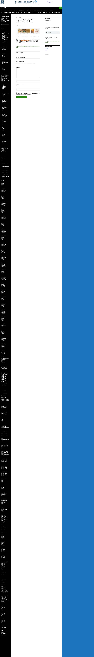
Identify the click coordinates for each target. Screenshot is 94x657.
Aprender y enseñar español (5, 400)
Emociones (3, 48)
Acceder (2, 632)
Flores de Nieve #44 (4, 462)
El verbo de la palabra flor (5, 42)
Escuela (3, 55)
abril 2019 (2, 273)
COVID (2, 428)
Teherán (3, 128)
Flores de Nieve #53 (4, 473)
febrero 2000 (3, 352)
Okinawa (3, 134)
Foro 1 (2, 479)
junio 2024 (2, 210)
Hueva (3, 63)
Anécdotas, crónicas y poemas (5, 382)
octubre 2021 (3, 246)
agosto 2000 (3, 347)
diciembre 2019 (3, 265)
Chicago (3, 114)
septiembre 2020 (3, 257)
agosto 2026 (3, 182)
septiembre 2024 (3, 206)
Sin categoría (18, 17)
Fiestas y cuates (4, 74)
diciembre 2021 (3, 244)
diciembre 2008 (3, 338)
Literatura (2, 503)
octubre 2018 (3, 278)
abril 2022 (2, 239)
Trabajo (3, 68)
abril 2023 (2, 226)
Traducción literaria (4, 599)
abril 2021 (2, 251)
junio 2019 (2, 271)
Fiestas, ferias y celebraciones (5, 454)
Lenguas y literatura (4, 499)
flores (24, 22)
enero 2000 (3, 353)
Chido (3, 50)
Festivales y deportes (4, 444)
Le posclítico (4, 64)
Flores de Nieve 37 (3, 476)
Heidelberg (3, 89)
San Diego (3, 120)
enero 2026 (3, 189)
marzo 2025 (3, 199)
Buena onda (4, 49)
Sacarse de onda (4, 54)
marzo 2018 (3, 285)
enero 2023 (3, 230)
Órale (3, 67)
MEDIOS (21, 12)
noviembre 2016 (3, 297)
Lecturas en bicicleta (4, 493)
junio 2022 (2, 237)
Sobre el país (4, 121)
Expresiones (3, 56)
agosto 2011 (3, 304)
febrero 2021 (3, 252)
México (3, 140)
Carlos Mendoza (3, 18)
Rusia (2, 142)
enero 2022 (3, 243)
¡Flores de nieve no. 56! (4, 156)
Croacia (3, 109)
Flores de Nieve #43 (4, 461)
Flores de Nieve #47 (4, 466)
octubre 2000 (3, 345)
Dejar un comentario (30, 22)
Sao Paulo (3, 94)
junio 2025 (2, 196)
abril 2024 (2, 212)
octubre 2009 (3, 326)
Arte (2, 401)
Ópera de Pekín (4, 101)
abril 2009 (2, 333)
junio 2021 (2, 250)
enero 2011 (3, 311)
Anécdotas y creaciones (4, 373)
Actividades (3, 362)
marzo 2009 (3, 334)
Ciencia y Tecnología (4, 414)
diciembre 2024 (3, 203)
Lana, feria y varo (4, 71)
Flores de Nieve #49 (4, 468)
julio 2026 (2, 183)
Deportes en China (4, 100)
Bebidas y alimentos (4, 406)
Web (17, 88)
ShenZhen (3, 102)
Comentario (18, 67)
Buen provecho (4, 61)
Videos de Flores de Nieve (4, 626)
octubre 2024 (3, 205)
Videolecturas (51, 12)
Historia (2, 482)
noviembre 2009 (3, 325)
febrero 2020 (3, 263)
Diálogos (2, 440)
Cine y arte (2, 422)
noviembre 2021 (3, 245)
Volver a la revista (57, 12)
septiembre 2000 (3, 346)
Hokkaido (3, 133)
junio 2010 (2, 318)
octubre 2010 (3, 314)
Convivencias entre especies (5, 427)
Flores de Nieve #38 (4, 455)
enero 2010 (3, 324)
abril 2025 (2, 198)
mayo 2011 (2, 306)
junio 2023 (2, 224)
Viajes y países (3, 606)
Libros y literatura (3, 502)
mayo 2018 (2, 283)
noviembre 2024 (3, 204)
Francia (3, 122)
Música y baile (3, 515)
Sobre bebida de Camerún (5, 96)
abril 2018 (2, 284)
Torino (3, 130)
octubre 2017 (3, 290)
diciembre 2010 (3, 312)
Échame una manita (5, 62)
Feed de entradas (3, 633)
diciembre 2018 (3, 277)
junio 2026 (2, 184)
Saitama (3, 135)
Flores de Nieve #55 (4, 474)
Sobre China (4, 103)
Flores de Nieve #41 (4, 459)
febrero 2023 (3, 229)
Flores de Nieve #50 (4, 469)
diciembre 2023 (3, 217)
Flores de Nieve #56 (4, 475)
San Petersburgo (4, 143)
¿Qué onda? (4, 57)
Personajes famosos (4, 544)
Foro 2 (2, 480)
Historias (2, 488)
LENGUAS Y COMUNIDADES (15, 12)
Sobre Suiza (3, 147)
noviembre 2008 (3, 339)
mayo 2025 (2, 197)
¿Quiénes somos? (3, 29)
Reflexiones (3, 548)
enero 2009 (3, 337)
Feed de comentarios (4, 634)
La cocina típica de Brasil (5, 93)
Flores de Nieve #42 (4, 460)
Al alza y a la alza (4, 41)
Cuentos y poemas (3, 437)
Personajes (2, 535)
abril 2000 (2, 351)
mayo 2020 (2, 259)
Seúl (3, 108)
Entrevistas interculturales (4, 75)
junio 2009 (2, 331)
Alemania (3, 85)
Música (2, 510)
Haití (2, 123)
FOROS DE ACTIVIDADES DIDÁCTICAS (6, 12)
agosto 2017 (3, 291)
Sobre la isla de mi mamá (5, 137)
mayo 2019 (2, 272)
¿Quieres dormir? (19, 53)
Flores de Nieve (4, 7)
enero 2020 (3, 264)
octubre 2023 (3, 219)
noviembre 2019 (3, 266)
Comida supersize (4, 115)
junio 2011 (2, 305)
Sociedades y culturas (4, 596)
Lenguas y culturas (3, 494)
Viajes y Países (3, 602)
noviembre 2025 (3, 191)
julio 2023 (2, 223)
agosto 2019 (3, 270)
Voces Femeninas (3, 627)
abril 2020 (2, 260)
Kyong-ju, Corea (4, 107)
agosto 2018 (3, 280)
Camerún (3, 95)
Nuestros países (34, 12)
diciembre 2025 (3, 190)
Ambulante (3, 69)
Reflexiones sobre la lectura (20, 57)
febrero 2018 (3, 286)
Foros (2, 481)
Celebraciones (3, 413)
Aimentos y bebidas (4, 363)
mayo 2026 (2, 185)
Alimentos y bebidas (4, 366)
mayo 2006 (2, 340)
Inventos (2, 489)
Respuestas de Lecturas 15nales (42, 12)
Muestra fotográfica (4, 509)
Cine (2, 415)
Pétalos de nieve (3, 545)
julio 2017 (2, 292)
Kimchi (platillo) (4, 106)
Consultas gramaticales (4, 32)
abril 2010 (2, 320)
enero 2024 (3, 216)
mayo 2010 (2, 319)
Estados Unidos (4, 113)
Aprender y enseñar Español (5, 399)
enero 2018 (3, 287)
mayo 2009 (2, 332)
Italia (2, 129)
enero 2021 (3, 253)
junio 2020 (2, 258)
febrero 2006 (3, 341)
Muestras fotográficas (27, 12)
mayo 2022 (2, 238)
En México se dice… (4, 47)
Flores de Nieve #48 (4, 467)
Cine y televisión (3, 425)
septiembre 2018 (3, 279)
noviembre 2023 (3, 218)
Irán (2, 127)
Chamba (3, 70)
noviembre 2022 (3, 232)
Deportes (2, 438)
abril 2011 (2, 307)
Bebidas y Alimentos (4, 407)
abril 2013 (2, 298)
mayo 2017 (2, 293)
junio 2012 (2, 299)
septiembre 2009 (3, 327)
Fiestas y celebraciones (4, 445)
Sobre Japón (4, 136)
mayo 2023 (2, 225)
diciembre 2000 (3, 344)
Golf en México (4, 141)
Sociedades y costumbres (4, 590)
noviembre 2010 (3, 313)
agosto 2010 (3, 317)
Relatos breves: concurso (4, 562)
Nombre (18, 79)
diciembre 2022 (3, 231)
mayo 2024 (2, 211)
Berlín (3, 88)
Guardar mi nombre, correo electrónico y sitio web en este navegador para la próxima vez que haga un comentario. (28, 94)
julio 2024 (2, 209)
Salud (2, 565)
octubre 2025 (3, 192)
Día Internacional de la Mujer (5, 439)
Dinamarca (3, 110)
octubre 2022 (3, 233)
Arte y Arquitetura (3, 405)
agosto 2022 (3, 236)
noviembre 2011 (3, 300)
